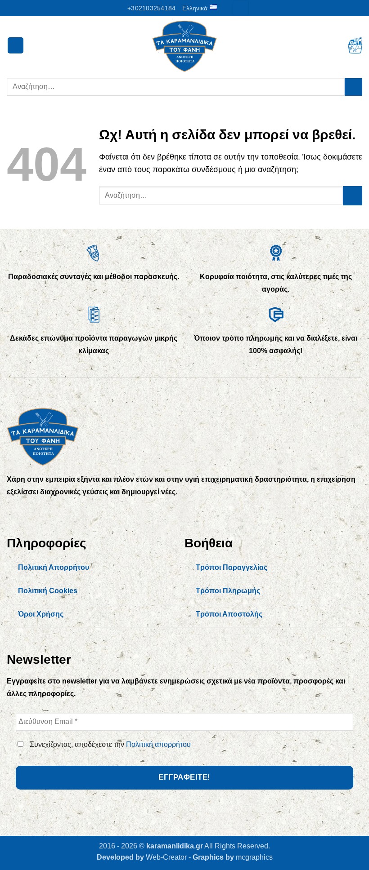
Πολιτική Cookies (47, 591)
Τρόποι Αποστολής (229, 614)
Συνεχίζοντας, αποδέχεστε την (109, 744)
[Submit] (353, 87)
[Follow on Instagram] (34, 512)
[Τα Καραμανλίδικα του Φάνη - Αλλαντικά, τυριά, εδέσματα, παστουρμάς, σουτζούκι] (184, 45)
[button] (240, 8)
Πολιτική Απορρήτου (53, 567)
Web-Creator (166, 857)
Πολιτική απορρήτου (158, 744)
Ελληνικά (194, 8)
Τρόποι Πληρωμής (228, 591)
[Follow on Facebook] (16, 512)
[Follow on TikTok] (53, 512)
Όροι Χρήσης (40, 614)
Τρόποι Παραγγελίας (231, 567)
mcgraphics (254, 857)
